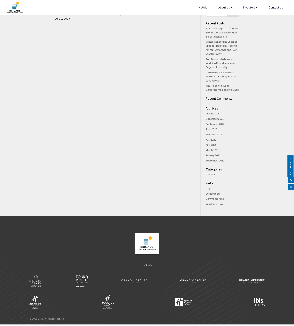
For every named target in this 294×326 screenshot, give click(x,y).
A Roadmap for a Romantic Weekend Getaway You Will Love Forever (221, 76)
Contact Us (275, 7)
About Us (224, 7)
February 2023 (214, 134)
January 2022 (213, 155)
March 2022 (212, 150)
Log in (209, 188)
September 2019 (215, 160)
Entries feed (213, 193)
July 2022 (211, 139)
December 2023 (215, 118)
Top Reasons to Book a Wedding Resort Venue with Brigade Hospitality (221, 63)
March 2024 (212, 113)
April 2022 (211, 145)
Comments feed (215, 198)
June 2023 (211, 129)
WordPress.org (214, 204)
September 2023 (215, 124)
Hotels (203, 7)
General (210, 174)
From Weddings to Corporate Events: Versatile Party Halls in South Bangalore (222, 32)
